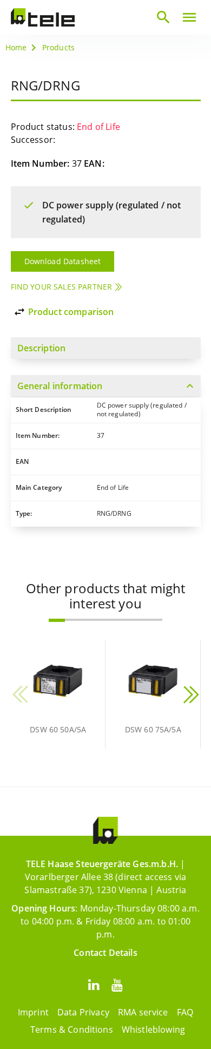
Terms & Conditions (71, 1029)
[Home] (43, 17)
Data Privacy (83, 1012)
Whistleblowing (153, 1029)
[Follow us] (94, 984)
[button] (57, 620)
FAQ (185, 1012)
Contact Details (105, 953)
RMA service (143, 1012)
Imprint (33, 1012)
